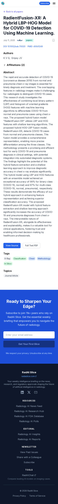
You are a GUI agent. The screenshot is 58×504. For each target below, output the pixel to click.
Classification (20, 258)
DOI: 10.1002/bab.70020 (14, 46)
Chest (31, 258)
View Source (12, 245)
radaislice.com (28, 376)
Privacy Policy (19, 496)
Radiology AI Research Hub (29, 411)
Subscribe (44, 3)
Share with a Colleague (29, 457)
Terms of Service (37, 496)
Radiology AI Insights (29, 434)
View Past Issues (29, 452)
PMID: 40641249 (35, 46)
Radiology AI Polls (29, 421)
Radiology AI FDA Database (29, 416)
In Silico (8, 263)
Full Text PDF (31, 245)
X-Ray (7, 258)
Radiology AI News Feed (29, 406)
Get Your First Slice (29, 344)
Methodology (44, 258)
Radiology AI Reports (29, 439)
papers (29, 40)
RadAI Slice (29, 372)
